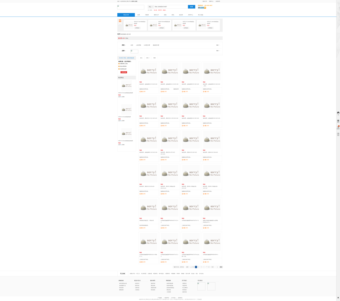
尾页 (213, 267)
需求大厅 (156, 15)
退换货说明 (153, 287)
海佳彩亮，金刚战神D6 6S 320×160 (190, 118)
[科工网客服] (202, 7)
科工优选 (200, 15)
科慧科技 (155, 273)
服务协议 (184, 292)
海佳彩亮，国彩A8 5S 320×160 (189, 152)
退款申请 (153, 283)
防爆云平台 (132, 273)
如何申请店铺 (170, 285)
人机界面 (138, 45)
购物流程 (121, 289)
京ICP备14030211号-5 (190, 299)
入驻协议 (137, 289)
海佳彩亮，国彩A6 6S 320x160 (210, 152)
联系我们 (184, 289)
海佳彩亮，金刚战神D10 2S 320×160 (169, 84)
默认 (141, 57)
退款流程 (153, 285)
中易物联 (173, 273)
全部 (132, 45)
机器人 (164, 10)
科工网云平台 (128, 1)
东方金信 (201, 273)
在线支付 (137, 283)
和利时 (178, 273)
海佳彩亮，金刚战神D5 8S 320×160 (211, 118)
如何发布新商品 (170, 287)
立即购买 (137, 28)
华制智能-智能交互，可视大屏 (146, 220)
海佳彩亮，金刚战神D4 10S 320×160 (148, 152)
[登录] (132, 1)
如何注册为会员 (123, 283)
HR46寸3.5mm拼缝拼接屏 (124, 116)
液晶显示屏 (156, 45)
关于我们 (173, 297)
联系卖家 (121, 287)
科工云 (138, 273)
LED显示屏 (147, 45)
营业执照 (199, 299)
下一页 (207, 267)
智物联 (182, 273)
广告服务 (160, 297)
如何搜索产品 (122, 285)
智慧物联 (123, 34)
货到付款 (137, 285)
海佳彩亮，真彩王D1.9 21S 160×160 (148, 118)
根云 (197, 273)
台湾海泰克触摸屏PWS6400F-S (210, 254)
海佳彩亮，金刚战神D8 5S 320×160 (190, 84)
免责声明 (184, 285)
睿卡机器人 (161, 273)
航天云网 (188, 273)
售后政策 (153, 289)
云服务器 (150, 273)
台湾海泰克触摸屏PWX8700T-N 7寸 (190, 220)
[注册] (135, 1)
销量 (154, 57)
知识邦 (181, 15)
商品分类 (126, 15)
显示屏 (129, 34)
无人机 (155, 10)
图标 (338, 297)
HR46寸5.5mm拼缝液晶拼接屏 (125, 92)
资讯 (173, 15)
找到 (165, 15)
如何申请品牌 (170, 283)
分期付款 (137, 287)
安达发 (192, 273)
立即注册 (124, 72)
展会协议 (169, 289)
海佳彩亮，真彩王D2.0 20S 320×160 (169, 118)
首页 (138, 15)
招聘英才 (184, 283)
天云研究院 (143, 273)
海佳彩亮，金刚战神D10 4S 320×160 (148, 84)
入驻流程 (169, 292)
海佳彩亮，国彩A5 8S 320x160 (146, 186)
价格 (148, 57)
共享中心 (190, 15)
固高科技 (167, 273)
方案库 (147, 15)
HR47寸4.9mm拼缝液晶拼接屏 (125, 140)
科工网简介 (185, 287)
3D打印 (160, 10)
